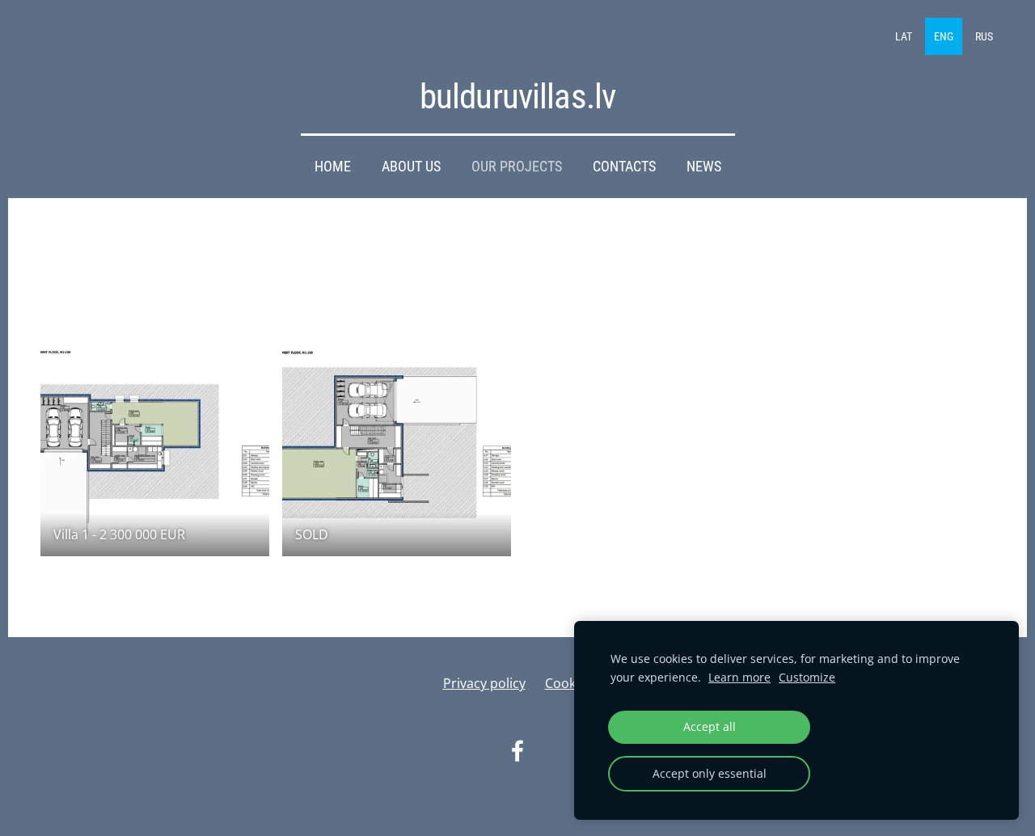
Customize (807, 677)
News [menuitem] (703, 166)
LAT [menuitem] (903, 36)
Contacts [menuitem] (624, 166)
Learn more (739, 677)
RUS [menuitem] (984, 36)
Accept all (709, 726)
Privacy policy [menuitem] (484, 683)
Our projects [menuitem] (516, 166)
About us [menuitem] (411, 166)
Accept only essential (710, 773)
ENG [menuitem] (943, 36)
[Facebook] (517, 751)
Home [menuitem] (333, 166)
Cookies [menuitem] (569, 683)
